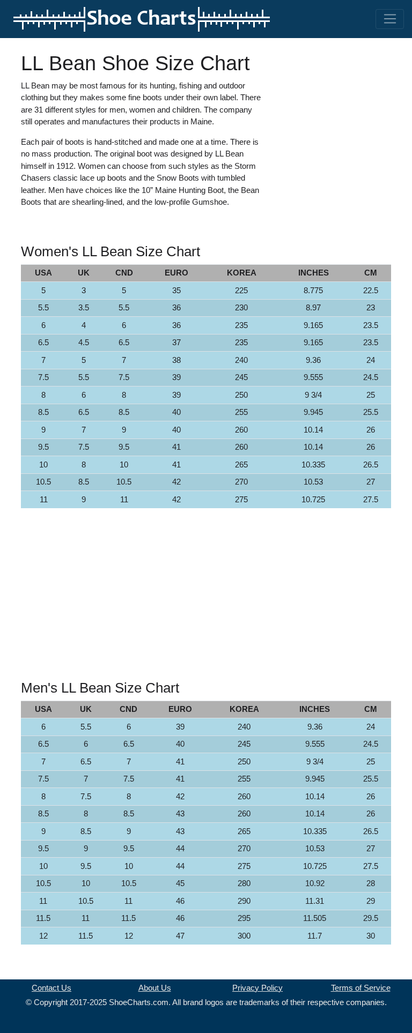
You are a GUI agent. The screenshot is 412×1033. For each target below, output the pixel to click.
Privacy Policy (257, 987)
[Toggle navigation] (390, 19)
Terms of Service (361, 987)
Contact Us (51, 987)
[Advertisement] (345, 105)
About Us (154, 987)
